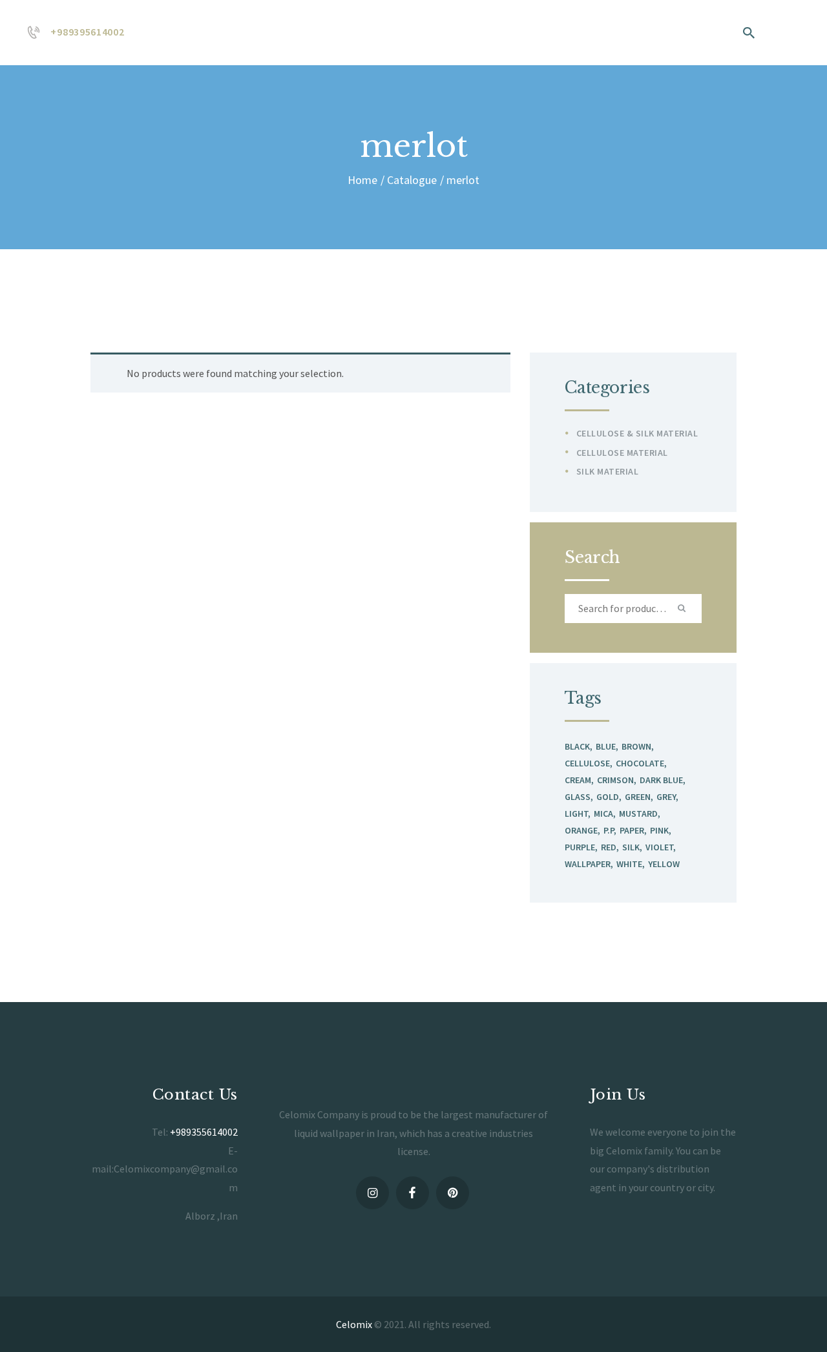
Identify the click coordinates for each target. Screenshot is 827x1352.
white (629, 864)
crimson (615, 780)
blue (606, 746)
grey (666, 797)
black (577, 746)
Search (683, 608)
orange (581, 830)
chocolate (640, 763)
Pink (659, 830)
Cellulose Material (622, 452)
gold (607, 797)
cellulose (587, 763)
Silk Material (607, 471)
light (576, 813)
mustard (638, 813)
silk (631, 847)
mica (603, 813)
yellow (664, 864)
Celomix (354, 1324)
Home (362, 180)
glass (578, 797)
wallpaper (588, 864)
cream (578, 780)
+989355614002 (204, 1131)
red (608, 847)
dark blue (661, 780)
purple (580, 847)
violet (659, 847)
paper (632, 830)
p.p (608, 830)
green (638, 797)
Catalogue (412, 179)
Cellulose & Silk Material (637, 433)
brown (636, 746)
